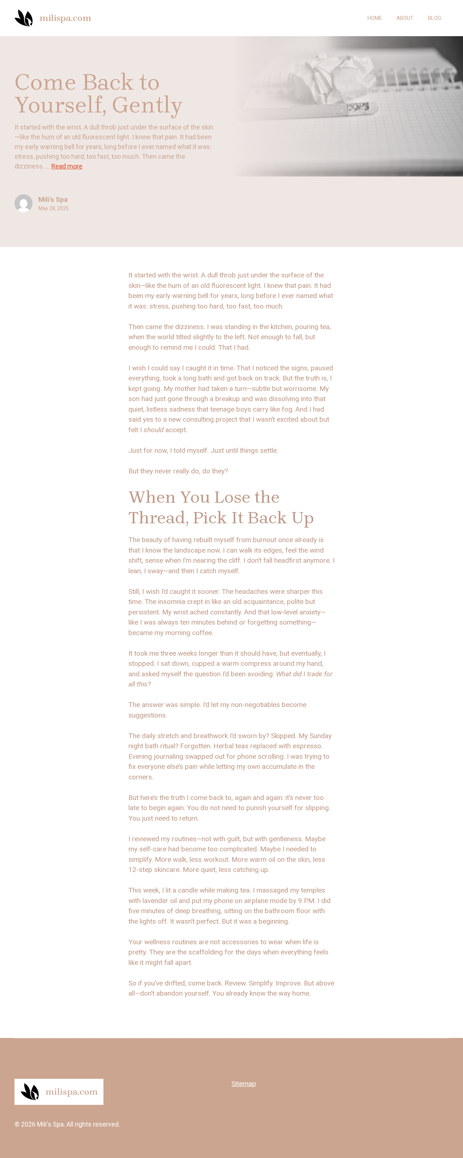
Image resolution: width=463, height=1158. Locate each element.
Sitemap (244, 1084)
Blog (434, 18)
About (404, 18)
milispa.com (65, 18)
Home (375, 18)
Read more (66, 166)
